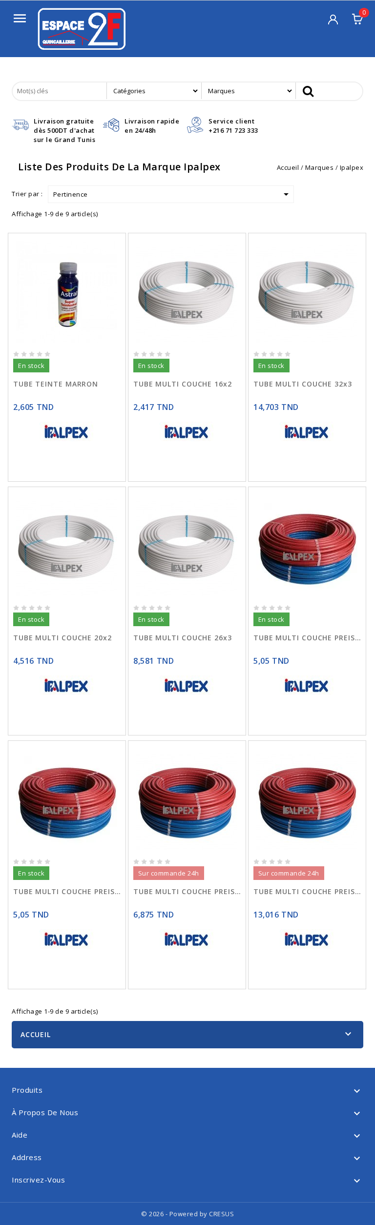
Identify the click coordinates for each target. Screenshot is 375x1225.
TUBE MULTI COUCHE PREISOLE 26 (307, 891)
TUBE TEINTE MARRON (55, 383)
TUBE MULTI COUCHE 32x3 (302, 383)
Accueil (36, 1034)
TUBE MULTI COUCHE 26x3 (182, 637)
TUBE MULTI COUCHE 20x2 (62, 637)
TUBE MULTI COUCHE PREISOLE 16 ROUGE (67, 891)
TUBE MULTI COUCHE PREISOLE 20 (187, 891)
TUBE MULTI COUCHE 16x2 (182, 383)
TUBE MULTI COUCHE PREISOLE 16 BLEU (307, 637)
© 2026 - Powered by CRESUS (187, 1213)
